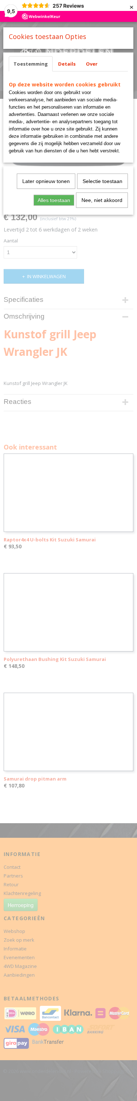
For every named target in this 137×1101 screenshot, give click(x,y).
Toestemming (31, 64)
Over (92, 64)
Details (67, 64)
